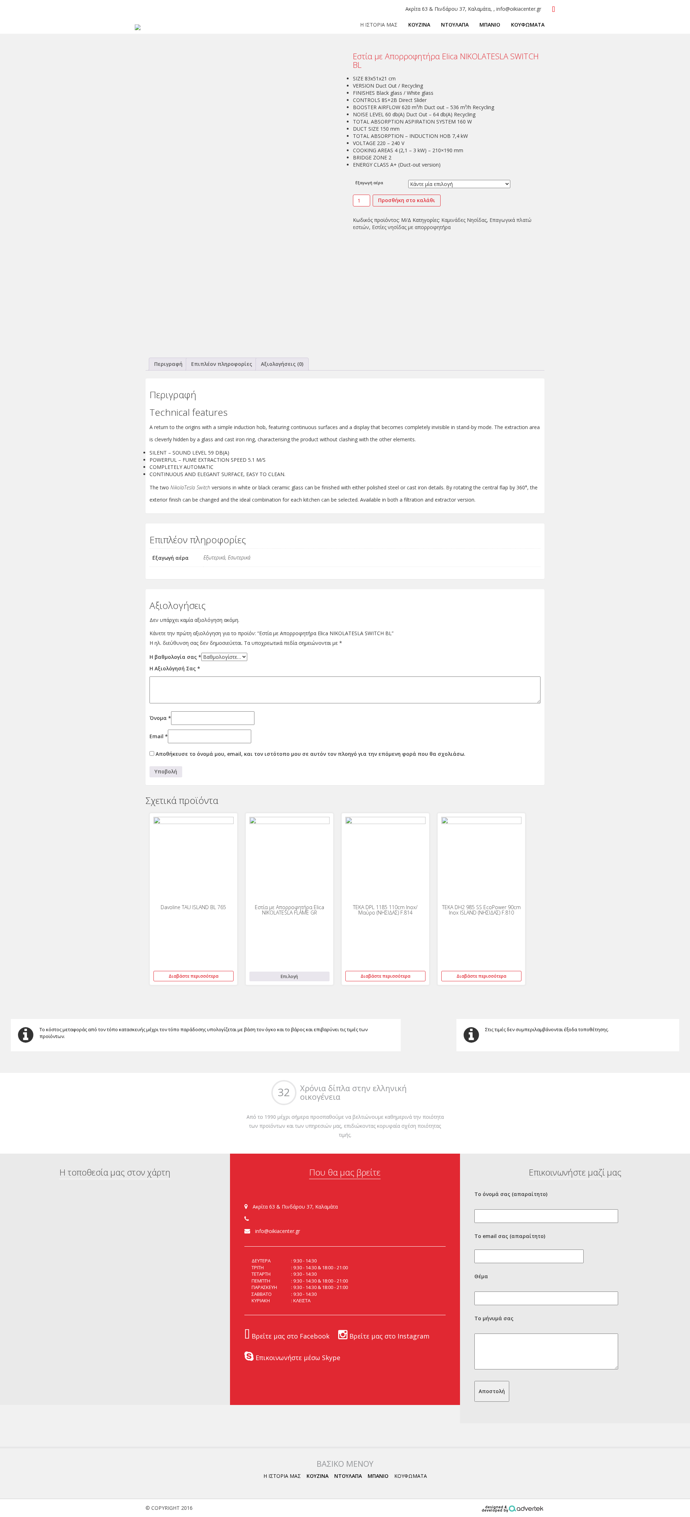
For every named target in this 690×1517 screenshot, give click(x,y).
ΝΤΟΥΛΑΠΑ (455, 24)
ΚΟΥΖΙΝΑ (419, 24)
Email (159, 736)
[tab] (168, 364)
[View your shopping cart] (553, 9)
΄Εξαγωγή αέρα (369, 182)
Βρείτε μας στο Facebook (290, 1336)
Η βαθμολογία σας (175, 656)
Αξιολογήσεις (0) (282, 363)
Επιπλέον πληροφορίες (221, 363)
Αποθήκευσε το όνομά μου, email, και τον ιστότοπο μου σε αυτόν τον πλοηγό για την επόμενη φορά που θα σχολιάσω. (310, 753)
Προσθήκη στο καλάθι (406, 200)
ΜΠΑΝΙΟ (489, 24)
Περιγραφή (168, 363)
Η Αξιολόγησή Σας (175, 668)
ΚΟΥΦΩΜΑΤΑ (527, 24)
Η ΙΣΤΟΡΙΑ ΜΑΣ (378, 24)
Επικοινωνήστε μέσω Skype (297, 1357)
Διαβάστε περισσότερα (193, 976)
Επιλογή (289, 976)
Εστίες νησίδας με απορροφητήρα (411, 227)
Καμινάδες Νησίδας (464, 220)
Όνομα (160, 718)
